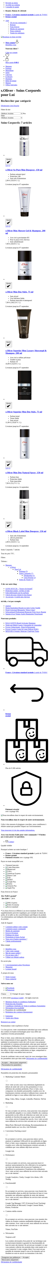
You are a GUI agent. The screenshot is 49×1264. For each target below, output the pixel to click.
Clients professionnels (13, 941)
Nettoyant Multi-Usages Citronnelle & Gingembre (23, 625)
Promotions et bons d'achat (15, 937)
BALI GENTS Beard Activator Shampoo (20, 623)
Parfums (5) (23, 571)
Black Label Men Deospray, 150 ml (25, 531)
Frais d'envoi (14, 27)
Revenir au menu (11, 3)
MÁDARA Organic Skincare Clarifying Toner (22, 631)
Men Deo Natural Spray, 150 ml (24, 472)
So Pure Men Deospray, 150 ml (23, 170)
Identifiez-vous (10, 45)
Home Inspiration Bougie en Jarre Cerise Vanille (22, 608)
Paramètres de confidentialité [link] (15, 1010)
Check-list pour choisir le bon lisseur (18, 595)
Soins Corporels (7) (26, 573)
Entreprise (9, 1016)
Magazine (9, 967)
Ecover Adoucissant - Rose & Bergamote (20, 627)
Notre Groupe (10, 977)
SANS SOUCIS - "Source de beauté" (19, 589)
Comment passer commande (15, 929)
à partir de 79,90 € (26, 15)
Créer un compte (11, 53)
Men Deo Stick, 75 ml (19, 292)
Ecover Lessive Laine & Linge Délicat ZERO (22, 629)
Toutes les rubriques (17, 33)
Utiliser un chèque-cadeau (14, 957)
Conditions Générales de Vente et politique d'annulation (25, 1006)
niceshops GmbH (17, 998)
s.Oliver (13, 567)
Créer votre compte (12, 951)
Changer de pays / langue (21, 994)
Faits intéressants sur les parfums (17, 593)
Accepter (5, 1062)
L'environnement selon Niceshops (17, 965)
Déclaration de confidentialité (36, 1058)
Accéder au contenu (12, 5)
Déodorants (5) (29, 575)
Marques (8, 565)
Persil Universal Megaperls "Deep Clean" (20, 610)
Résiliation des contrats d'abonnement (18, 1012)
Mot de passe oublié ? (13, 953)
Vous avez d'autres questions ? (16, 939)
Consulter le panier (12, 7)
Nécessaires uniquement (18, 1062)
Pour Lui (18, 569)
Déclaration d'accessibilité (14, 1008)
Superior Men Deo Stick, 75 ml (23, 412)
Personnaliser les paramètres (11, 1065)
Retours (13, 25)
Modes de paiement (17, 29)
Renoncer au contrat (8, 1022)
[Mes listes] (7, 56)
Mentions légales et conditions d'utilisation (20, 1002)
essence (8, 606)
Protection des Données (13, 1004)
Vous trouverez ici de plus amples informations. (18, 830)
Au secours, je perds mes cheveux (17, 597)
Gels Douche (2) (30, 578)
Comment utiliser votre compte (16, 927)
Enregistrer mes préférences (11, 1257)
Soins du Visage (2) (26, 580)
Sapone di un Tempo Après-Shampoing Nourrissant (24, 614)
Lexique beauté (11, 969)
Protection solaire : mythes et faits (17, 591)
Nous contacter (15, 31)
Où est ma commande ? (18, 23)
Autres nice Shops (12, 1018)
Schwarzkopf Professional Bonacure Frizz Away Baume (25, 612)
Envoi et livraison (11, 933)
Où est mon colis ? (12, 955)
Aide (7, 21)
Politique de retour (12, 935)
